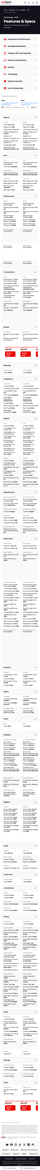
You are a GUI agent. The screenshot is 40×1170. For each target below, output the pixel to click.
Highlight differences (30, 1168)
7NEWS (24, 1154)
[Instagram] (16, 1145)
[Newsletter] (25, 3)
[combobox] (16, 17)
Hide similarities (11, 1168)
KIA (17, 10)
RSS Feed (32, 1158)
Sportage (22, 10)
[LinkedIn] (28, 1145)
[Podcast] (33, 1145)
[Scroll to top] (3, 107)
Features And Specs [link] (10, 12)
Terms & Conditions (21, 1158)
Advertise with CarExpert (29, 1150)
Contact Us (16, 1154)
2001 (28, 10)
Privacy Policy (9, 1158)
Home (5, 10)
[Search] (29, 3)
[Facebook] (11, 1145)
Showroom (12, 10)
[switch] (4, 1168)
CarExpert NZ (33, 1154)
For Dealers (6, 1154)
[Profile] (33, 3)
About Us (5, 1150)
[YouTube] (7, 1145)
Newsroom (14, 1150)
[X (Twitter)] (24, 1145)
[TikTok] (20, 1145)
